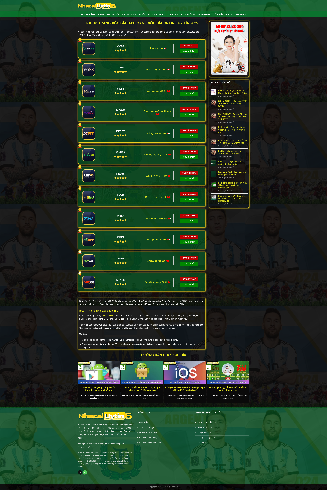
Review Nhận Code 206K (92, 14)
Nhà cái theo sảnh (234, 14)
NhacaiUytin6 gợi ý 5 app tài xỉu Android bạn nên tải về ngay (99, 388)
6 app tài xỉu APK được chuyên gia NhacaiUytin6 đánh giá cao (142, 388)
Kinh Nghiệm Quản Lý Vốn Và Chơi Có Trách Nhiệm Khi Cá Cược (232, 129)
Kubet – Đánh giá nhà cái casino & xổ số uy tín (229, 163)
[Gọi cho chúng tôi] (85, 472)
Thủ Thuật (218, 14)
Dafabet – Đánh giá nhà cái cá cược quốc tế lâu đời (232, 173)
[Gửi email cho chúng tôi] (80, 472)
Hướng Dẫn (204, 14)
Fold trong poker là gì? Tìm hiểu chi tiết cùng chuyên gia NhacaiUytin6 (232, 185)
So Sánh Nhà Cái (174, 14)
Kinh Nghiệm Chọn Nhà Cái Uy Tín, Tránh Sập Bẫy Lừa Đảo (232, 141)
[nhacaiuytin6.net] (97, 5)
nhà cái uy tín (107, 316)
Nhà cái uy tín (129, 14)
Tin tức (142, 14)
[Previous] (84, 373)
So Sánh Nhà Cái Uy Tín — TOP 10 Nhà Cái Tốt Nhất (230, 152)
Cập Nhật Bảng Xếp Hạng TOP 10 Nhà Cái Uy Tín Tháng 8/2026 (232, 103)
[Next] (242, 373)
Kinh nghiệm (113, 14)
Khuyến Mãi (190, 14)
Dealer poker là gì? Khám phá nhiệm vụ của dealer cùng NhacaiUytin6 (231, 198)
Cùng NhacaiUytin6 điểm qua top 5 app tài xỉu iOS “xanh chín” (185, 388)
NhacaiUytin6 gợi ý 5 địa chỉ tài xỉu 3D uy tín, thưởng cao (228, 388)
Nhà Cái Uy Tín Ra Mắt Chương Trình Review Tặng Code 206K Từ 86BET (233, 116)
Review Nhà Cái (156, 14)
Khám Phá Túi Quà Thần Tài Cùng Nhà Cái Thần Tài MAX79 (232, 92)
